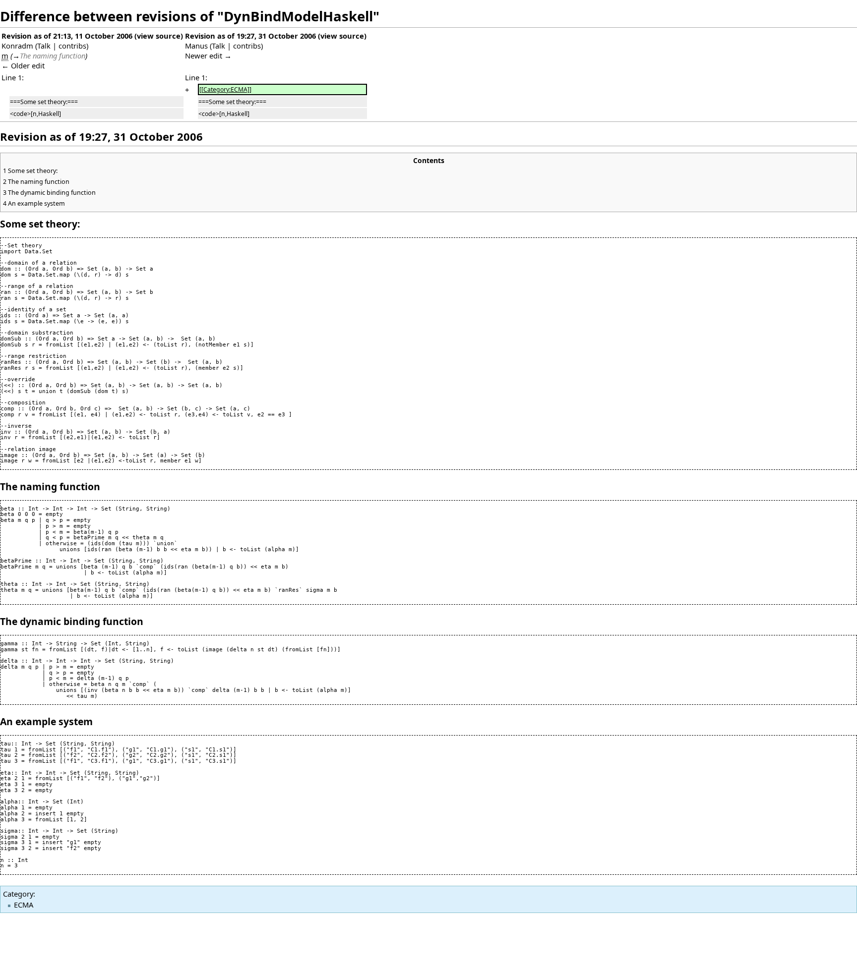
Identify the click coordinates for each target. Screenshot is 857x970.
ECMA (23, 905)
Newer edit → (208, 55)
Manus (196, 46)
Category (18, 894)
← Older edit (23, 65)
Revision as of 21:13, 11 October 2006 (66, 36)
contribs (72, 46)
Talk (44, 46)
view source (159, 36)
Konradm (17, 46)
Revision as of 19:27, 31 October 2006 (250, 36)
